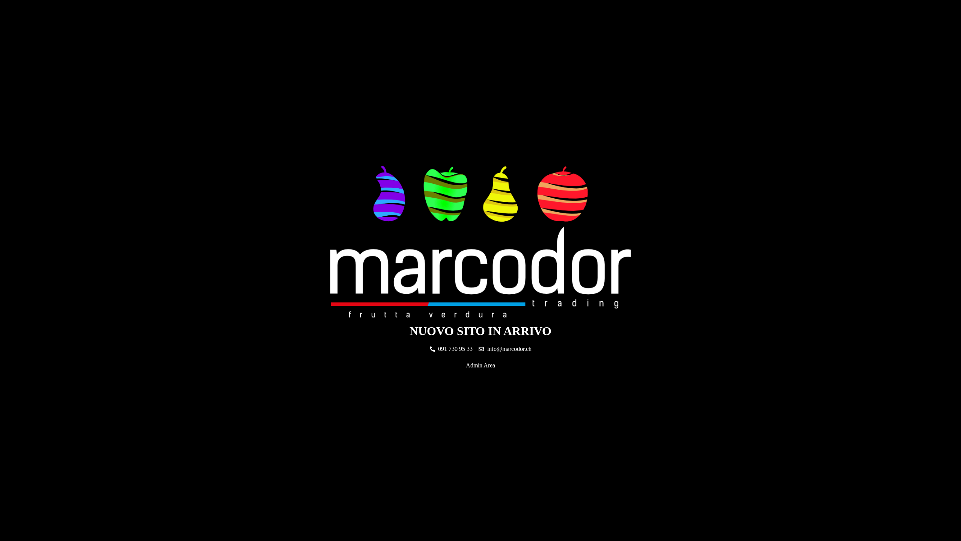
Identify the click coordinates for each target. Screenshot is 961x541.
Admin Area (480, 365)
